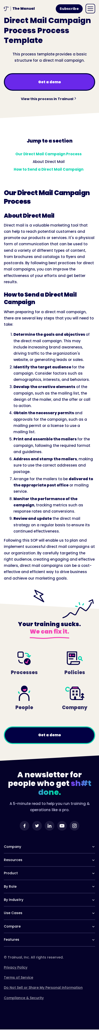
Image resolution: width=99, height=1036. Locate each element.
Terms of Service (18, 977)
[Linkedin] (49, 826)
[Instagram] (74, 826)
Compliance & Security (24, 997)
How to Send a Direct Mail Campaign (48, 169)
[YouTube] (62, 826)
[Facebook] (24, 826)
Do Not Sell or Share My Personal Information (43, 987)
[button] (90, 8)
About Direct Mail (49, 161)
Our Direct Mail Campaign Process (48, 153)
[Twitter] (37, 826)
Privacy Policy (15, 967)
